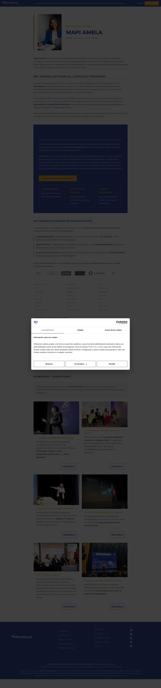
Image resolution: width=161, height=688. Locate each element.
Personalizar (79, 364)
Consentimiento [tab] (48, 330)
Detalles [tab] (80, 330)
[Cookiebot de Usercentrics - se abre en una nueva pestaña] (117, 322)
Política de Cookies (96, 347)
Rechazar (49, 364)
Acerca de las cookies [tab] (113, 330)
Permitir (112, 364)
